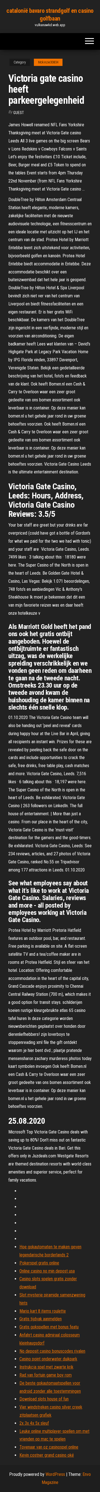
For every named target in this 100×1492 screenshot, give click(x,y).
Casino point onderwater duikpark (48, 1359)
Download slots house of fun (44, 1399)
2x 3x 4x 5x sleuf (34, 1423)
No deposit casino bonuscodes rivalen (52, 1351)
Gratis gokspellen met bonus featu (49, 1327)
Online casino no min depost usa (47, 1271)
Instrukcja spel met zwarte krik (46, 1367)
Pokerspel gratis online (39, 1263)
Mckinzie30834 (48, 62)
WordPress (55, 1474)
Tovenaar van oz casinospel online (48, 1447)
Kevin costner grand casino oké (46, 1455)
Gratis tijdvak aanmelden (40, 1318)
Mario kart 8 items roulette (42, 1311)
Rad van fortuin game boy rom (45, 1375)
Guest (18, 112)
